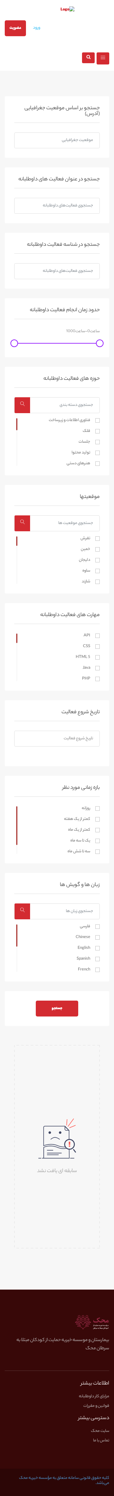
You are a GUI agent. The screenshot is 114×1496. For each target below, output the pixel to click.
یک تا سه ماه (80, 841)
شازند (86, 582)
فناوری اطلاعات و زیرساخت (69, 420)
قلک (86, 431)
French (84, 970)
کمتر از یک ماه (79, 830)
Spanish (83, 959)
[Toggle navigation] (103, 58)
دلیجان (84, 560)
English (84, 948)
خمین (85, 549)
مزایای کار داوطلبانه (94, 1396)
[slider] (100, 343)
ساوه (86, 571)
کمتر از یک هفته (77, 819)
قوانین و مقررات (96, 1406)
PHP (86, 679)
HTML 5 (83, 657)
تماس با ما (101, 1440)
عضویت (15, 28)
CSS (86, 646)
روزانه (86, 808)
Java (86, 668)
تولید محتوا (81, 453)
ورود (36, 27)
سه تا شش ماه (78, 851)
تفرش (85, 538)
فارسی (85, 926)
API (87, 636)
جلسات (84, 442)
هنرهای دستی (78, 463)
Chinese (83, 937)
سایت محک (100, 1431)
